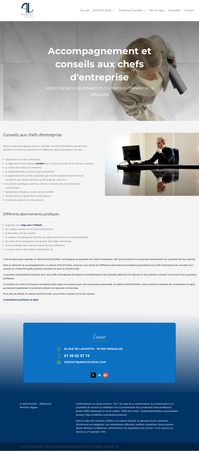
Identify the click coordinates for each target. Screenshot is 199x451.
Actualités (174, 11)
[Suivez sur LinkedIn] (99, 375)
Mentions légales (29, 407)
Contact (189, 11)
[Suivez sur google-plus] (105, 375)
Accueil (84, 11)
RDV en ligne (156, 11)
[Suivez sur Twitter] (93, 375)
